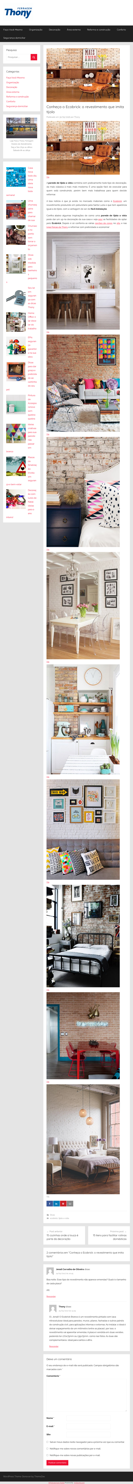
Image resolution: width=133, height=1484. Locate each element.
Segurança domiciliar (14, 37)
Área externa (74, 29)
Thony (77, 117)
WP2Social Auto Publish (56, 1483)
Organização (35, 29)
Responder (51, 1296)
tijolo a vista (64, 1218)
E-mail (50, 1426)
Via (47, 177)
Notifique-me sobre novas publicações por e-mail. (75, 1455)
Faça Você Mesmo (12, 29)
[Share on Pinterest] (63, 1203)
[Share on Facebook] (49, 1203)
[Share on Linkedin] (56, 1203)
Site (48, 1434)
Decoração (54, 29)
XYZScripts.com (79, 1483)
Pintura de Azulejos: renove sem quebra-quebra (32, 407)
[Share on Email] (70, 1203)
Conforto (121, 29)
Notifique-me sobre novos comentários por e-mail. (75, 1448)
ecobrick (54, 1218)
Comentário (53, 1376)
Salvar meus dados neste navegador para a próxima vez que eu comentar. (87, 1442)
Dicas (52, 1215)
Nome (50, 1418)
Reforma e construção (98, 29)
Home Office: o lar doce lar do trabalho (32, 321)
